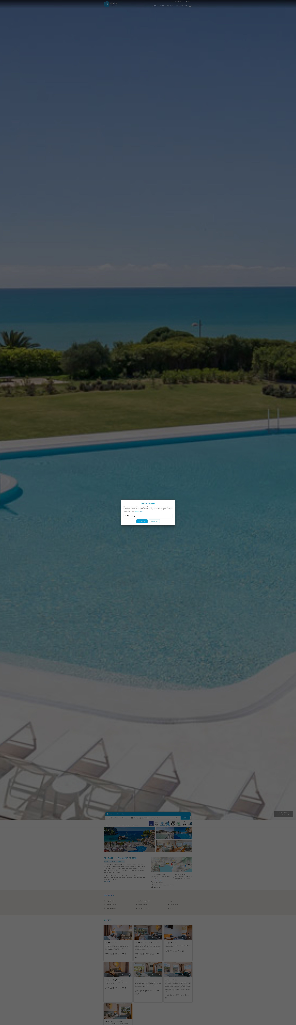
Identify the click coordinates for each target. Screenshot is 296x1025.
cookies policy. (139, 511)
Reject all (154, 521)
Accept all (142, 521)
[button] (148, 516)
